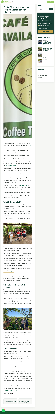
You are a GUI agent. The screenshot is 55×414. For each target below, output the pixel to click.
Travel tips (40, 77)
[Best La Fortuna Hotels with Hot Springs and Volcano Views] (40, 49)
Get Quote (51, 1)
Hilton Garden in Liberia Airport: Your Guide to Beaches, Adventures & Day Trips (47, 56)
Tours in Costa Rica (35, 1)
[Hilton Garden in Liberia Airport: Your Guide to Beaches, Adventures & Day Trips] (40, 55)
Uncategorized (41, 79)
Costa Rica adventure (11, 289)
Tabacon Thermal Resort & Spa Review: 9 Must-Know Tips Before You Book (47, 62)
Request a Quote (45, 31)
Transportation (27, 1)
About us (21, 1)
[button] (3, 410)
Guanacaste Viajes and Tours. (10, 390)
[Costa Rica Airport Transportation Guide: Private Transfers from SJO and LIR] (40, 42)
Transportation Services (42, 75)
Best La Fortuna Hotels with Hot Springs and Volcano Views (47, 49)
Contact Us (42, 1)
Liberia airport (23, 185)
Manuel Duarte (18, 138)
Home (17, 1)
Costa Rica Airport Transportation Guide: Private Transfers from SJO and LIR (47, 43)
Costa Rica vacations (26, 360)
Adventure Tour (11, 393)
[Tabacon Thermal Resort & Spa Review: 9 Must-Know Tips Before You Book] (40, 61)
